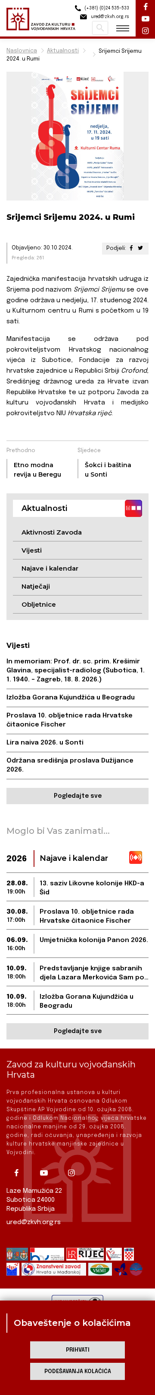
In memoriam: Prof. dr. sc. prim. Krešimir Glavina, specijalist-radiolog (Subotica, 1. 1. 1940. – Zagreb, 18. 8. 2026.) (75, 670)
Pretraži (100, 27)
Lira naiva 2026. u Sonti (45, 742)
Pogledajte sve (78, 796)
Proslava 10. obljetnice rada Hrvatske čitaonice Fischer (69, 720)
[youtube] (47, 1173)
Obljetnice (39, 604)
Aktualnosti (63, 51)
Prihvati (78, 1350)
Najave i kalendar (50, 568)
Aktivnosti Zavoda (52, 532)
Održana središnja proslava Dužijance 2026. (69, 765)
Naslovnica (21, 51)
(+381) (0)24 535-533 (106, 8)
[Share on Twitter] (140, 248)
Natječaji (36, 586)
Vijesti (32, 550)
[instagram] (74, 1173)
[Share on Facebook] (131, 248)
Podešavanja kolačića (77, 1371)
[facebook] (19, 1173)
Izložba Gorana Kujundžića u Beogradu (70, 697)
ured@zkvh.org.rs (33, 1222)
